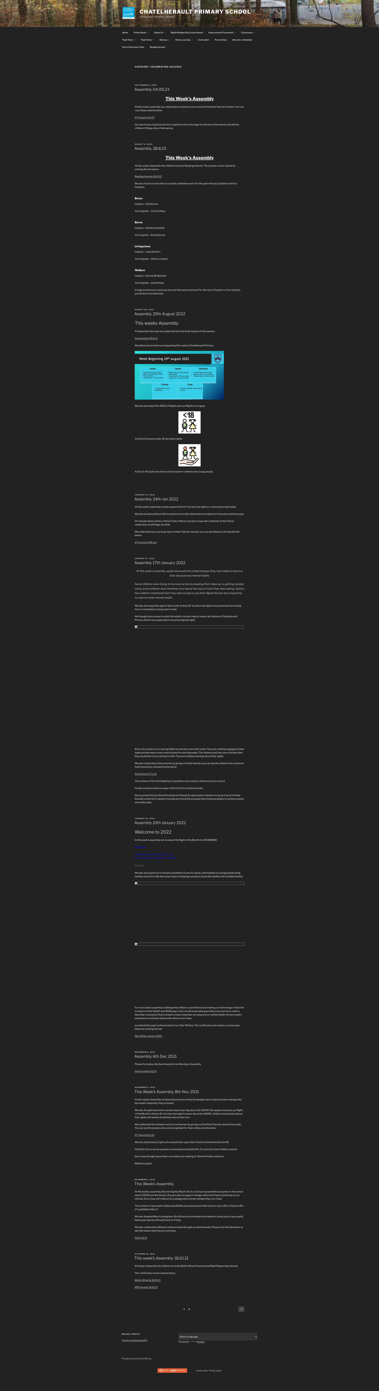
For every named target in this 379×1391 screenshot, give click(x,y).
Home (125, 32)
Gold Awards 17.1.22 (146, 774)
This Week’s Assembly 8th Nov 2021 (166, 1091)
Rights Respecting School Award (187, 32)
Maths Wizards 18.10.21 (147, 1280)
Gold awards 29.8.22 (146, 338)
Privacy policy (215, 1370)
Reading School (157, 47)
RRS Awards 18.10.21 (146, 1287)
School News (140, 32)
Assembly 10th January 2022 (160, 822)
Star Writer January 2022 (148, 1036)
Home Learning (182, 39)
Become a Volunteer (242, 39)
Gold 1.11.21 (141, 1237)
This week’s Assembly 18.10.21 (161, 1258)
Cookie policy (202, 1370)
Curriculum (203, 39)
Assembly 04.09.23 (151, 89)
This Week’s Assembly (154, 1183)
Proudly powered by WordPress (136, 1358)
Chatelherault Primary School (195, 11)
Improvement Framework (220, 32)
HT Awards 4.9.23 (144, 117)
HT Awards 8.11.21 (144, 1135)
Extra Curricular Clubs (133, 47)
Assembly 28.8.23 (150, 148)
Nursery (164, 39)
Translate (200, 1342)
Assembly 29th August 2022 (159, 314)
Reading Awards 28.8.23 (148, 176)
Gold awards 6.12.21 (146, 1071)
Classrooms (247, 32)
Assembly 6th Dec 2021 (155, 1056)
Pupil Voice (127, 39)
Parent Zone (221, 39)
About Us (158, 32)
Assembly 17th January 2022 (159, 562)
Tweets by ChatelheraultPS (134, 1340)
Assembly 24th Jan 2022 (156, 499)
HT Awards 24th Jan (146, 542)
